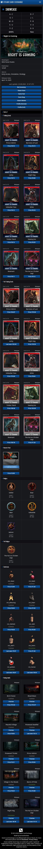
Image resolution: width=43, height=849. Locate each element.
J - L (32, 18)
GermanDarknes (24, 835)
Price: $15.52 (11, 705)
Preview (11, 701)
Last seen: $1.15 (32, 822)
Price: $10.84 (11, 376)
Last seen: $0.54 (32, 672)
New (32, 32)
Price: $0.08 (31, 178)
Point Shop (21, 97)
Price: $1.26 (31, 651)
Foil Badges (7, 541)
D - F (32, 14)
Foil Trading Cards (8, 282)
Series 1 (6, 112)
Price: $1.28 (31, 442)
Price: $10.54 (32, 344)
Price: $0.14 (11, 242)
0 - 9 (32, 28)
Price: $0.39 (31, 630)
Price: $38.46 (11, 408)
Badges (5, 478)
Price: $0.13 (31, 146)
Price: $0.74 (11, 178)
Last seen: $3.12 (32, 733)
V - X (32, 25)
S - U (11, 25)
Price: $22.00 (32, 408)
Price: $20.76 (11, 442)
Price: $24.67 (11, 312)
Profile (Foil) (21, 107)
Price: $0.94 (31, 762)
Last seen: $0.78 (11, 822)
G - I (11, 18)
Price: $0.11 (11, 276)
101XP (4, 68)
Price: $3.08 (31, 791)
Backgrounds (7, 678)
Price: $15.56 (32, 312)
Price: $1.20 (31, 587)
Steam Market (21, 100)
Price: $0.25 (11, 791)
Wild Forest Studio (8, 62)
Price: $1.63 (31, 608)
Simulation (15, 74)
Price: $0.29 (31, 242)
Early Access (6, 74)
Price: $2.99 (11, 587)
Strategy (22, 74)
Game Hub (21, 94)
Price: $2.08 (11, 473)
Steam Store (21, 90)
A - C (11, 14)
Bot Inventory (21, 87)
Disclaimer (25, 839)
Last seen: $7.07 (11, 651)
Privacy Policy (33, 839)
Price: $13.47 (32, 705)
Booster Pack (7, 448)
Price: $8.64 (31, 376)
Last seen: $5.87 (11, 672)
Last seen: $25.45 (11, 344)
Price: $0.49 (11, 608)
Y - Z (11, 28)
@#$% (11, 32)
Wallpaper (16, 120)
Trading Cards (7, 116)
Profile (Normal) (22, 104)
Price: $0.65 (11, 733)
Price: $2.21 (11, 762)
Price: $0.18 (11, 146)
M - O (11, 21)
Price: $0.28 (11, 630)
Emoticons (6, 567)
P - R (32, 21)
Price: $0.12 (11, 210)
